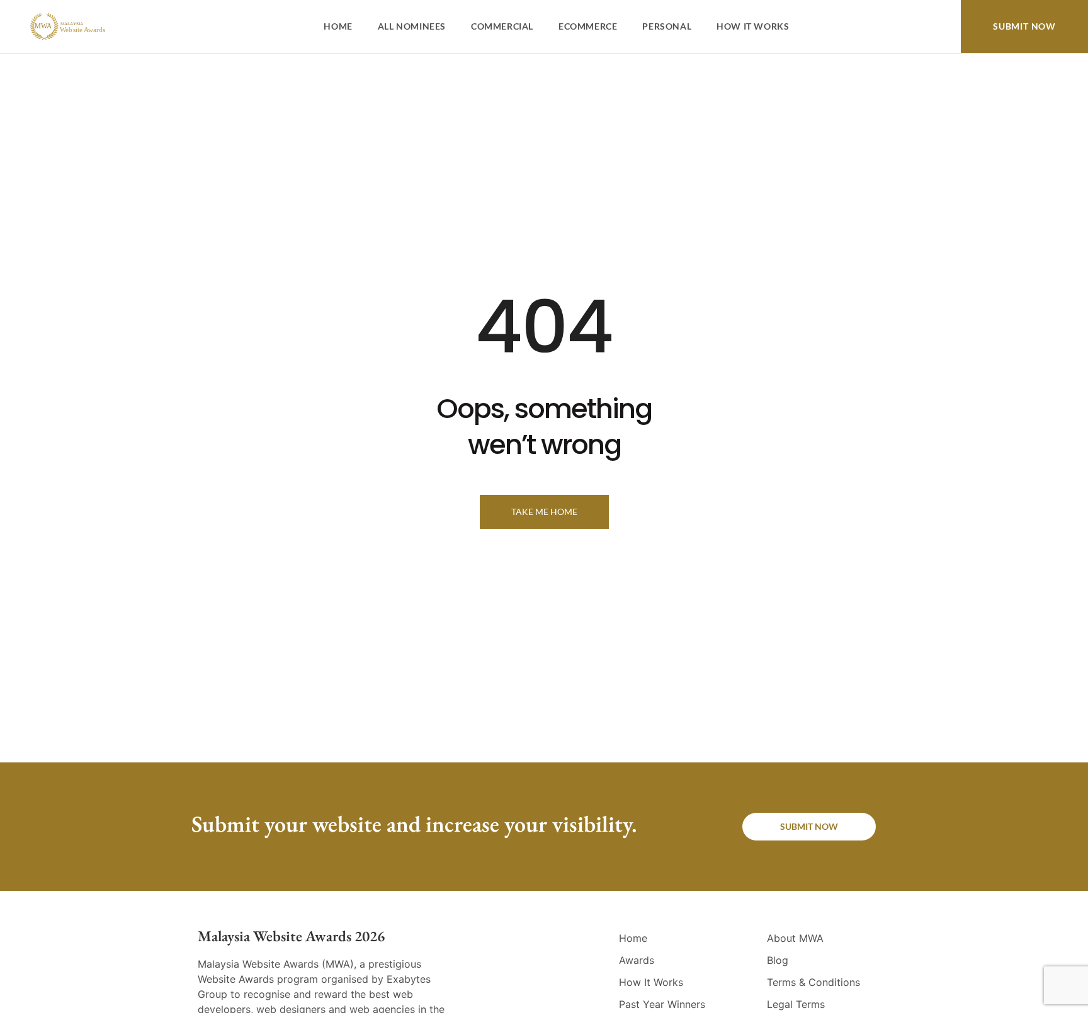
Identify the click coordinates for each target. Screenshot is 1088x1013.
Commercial (502, 26)
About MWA (795, 938)
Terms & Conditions (813, 982)
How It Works (753, 26)
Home (338, 26)
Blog (777, 960)
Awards (636, 960)
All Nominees (412, 26)
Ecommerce (587, 26)
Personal (666, 26)
